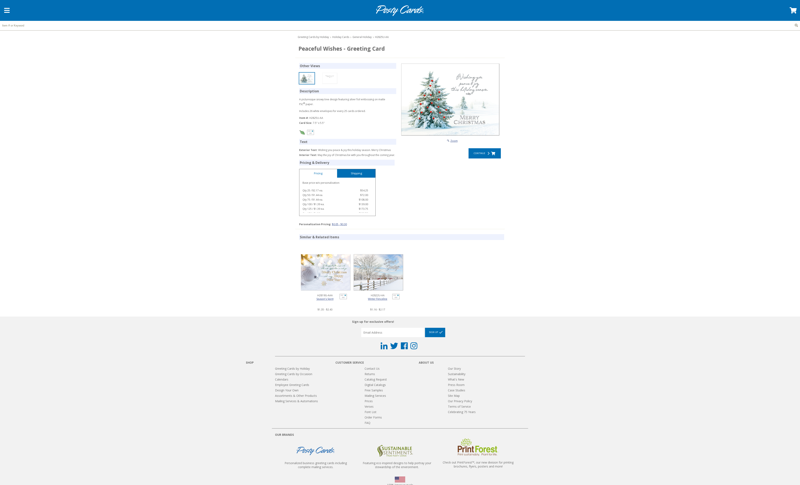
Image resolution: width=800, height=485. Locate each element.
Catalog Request (376, 379)
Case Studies (456, 390)
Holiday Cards (340, 37)
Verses (369, 406)
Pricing (318, 173)
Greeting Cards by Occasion (293, 374)
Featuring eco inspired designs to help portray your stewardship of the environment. (397, 465)
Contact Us (372, 369)
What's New (456, 379)
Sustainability (456, 374)
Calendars (281, 379)
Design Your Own (287, 390)
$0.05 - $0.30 (339, 224)
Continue (480, 153)
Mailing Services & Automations (296, 401)
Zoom (454, 141)
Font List (370, 412)
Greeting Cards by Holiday (313, 37)
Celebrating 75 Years (462, 412)
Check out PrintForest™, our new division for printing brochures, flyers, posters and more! (478, 464)
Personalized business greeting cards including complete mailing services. (316, 465)
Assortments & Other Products (296, 396)
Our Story (454, 369)
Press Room (456, 385)
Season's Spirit (325, 299)
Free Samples (374, 390)
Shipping (356, 173)
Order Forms (373, 417)
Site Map (454, 396)
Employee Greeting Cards (292, 385)
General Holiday (362, 37)
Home (400, 11)
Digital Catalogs (375, 385)
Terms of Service (459, 406)
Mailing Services (375, 396)
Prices (369, 401)
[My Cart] (793, 12)
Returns (370, 374)
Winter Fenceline (377, 299)
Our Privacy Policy (460, 401)
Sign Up (434, 332)
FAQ (367, 423)
